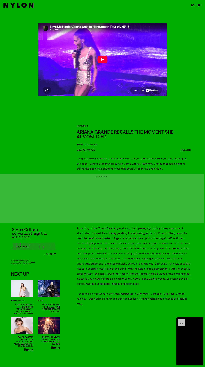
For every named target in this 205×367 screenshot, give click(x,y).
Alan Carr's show (135, 163)
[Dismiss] (200, 320)
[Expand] (179, 320)
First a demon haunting (118, 253)
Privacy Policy (25, 263)
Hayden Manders (87, 150)
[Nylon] (18, 5)
